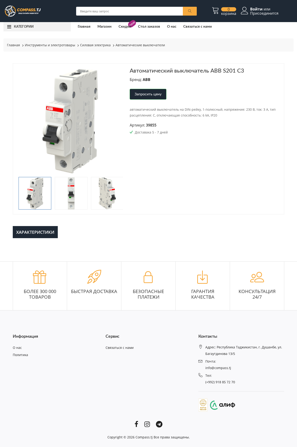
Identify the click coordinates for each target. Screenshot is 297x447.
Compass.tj (144, 437)
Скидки (125, 26)
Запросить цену (148, 94)
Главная (84, 26)
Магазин (104, 26)
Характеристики (35, 232)
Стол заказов (149, 26)
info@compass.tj (218, 368)
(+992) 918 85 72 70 (220, 382)
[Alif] (221, 404)
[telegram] (159, 424)
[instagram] (147, 424)
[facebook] (136, 424)
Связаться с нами (197, 26)
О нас (171, 26)
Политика (20, 355)
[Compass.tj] (22, 10)
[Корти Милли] (203, 404)
